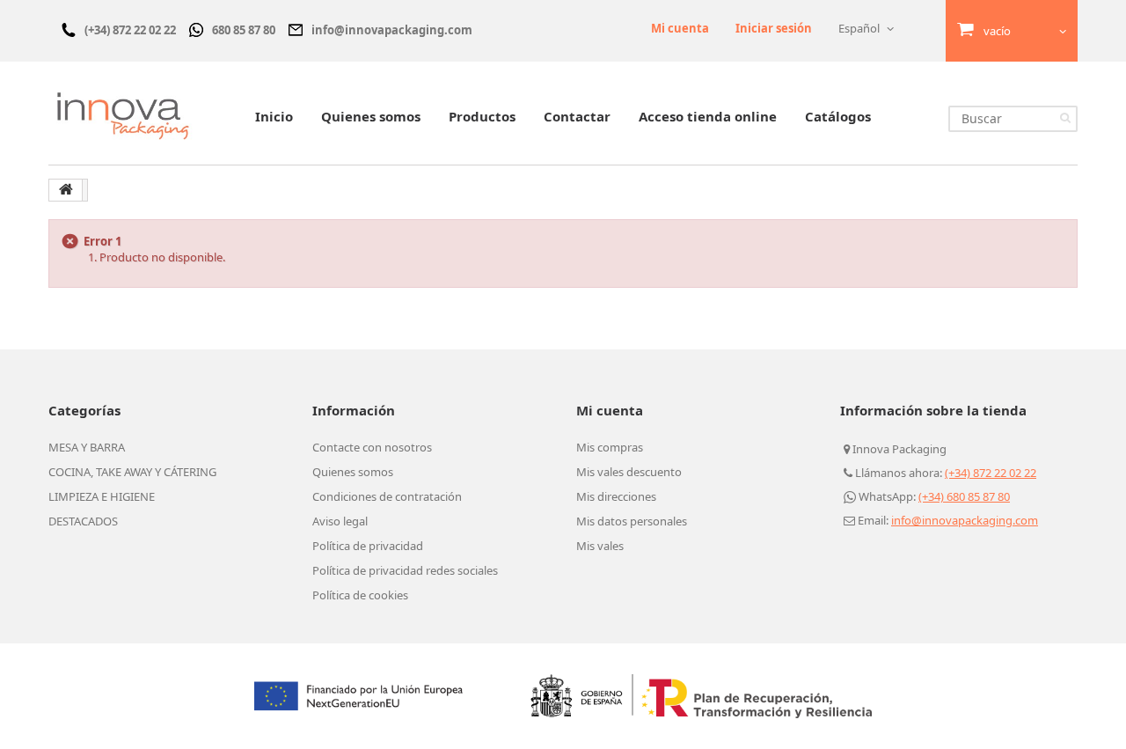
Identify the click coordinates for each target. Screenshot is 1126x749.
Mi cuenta (680, 28)
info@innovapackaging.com (964, 520)
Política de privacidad (367, 546)
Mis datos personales (631, 521)
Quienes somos (370, 116)
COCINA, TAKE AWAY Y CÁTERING (132, 472)
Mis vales (600, 546)
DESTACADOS (83, 521)
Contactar (577, 116)
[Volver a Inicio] (66, 190)
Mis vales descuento (629, 472)
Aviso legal (340, 521)
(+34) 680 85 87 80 (964, 496)
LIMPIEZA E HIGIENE (101, 496)
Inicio (274, 116)
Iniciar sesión (773, 28)
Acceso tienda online (708, 116)
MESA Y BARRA (86, 447)
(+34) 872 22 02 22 (990, 473)
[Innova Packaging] (123, 115)
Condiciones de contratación (387, 496)
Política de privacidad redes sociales (405, 570)
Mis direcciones (616, 496)
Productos (482, 116)
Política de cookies (360, 595)
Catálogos (838, 116)
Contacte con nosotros (372, 447)
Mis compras (609, 447)
